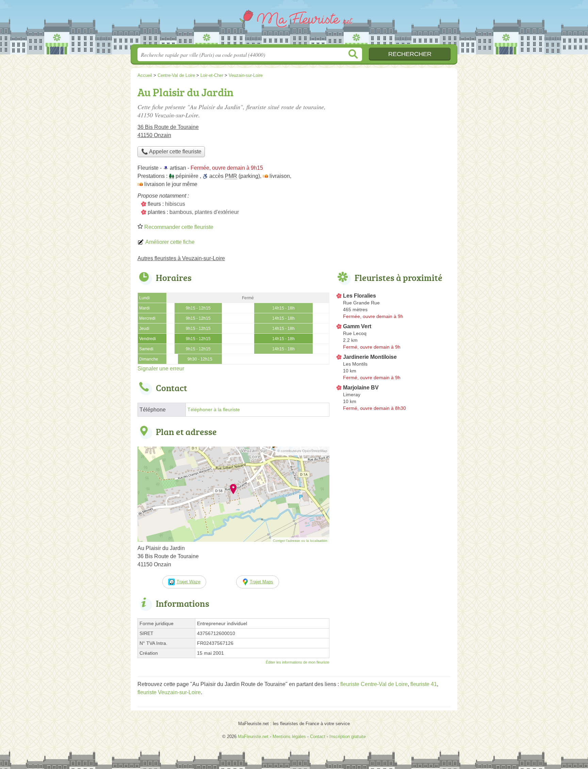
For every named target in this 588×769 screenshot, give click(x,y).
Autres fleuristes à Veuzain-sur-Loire (181, 258)
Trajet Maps (261, 581)
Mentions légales (289, 736)
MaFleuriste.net (294, 24)
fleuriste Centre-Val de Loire (374, 684)
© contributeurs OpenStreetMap (302, 451)
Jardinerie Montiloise (370, 357)
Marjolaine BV (361, 387)
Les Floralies (359, 296)
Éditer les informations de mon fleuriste (297, 662)
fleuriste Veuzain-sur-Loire (169, 692)
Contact (317, 736)
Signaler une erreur (160, 368)
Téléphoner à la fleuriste (213, 409)
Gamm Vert (357, 326)
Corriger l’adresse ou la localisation (300, 540)
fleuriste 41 (423, 684)
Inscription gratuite (347, 736)
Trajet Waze (188, 581)
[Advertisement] (393, 131)
